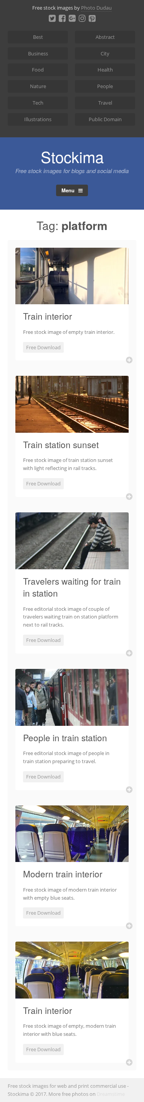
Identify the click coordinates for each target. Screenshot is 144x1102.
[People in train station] (72, 721)
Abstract (105, 36)
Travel (105, 102)
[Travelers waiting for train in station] (72, 565)
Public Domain (105, 119)
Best (38, 36)
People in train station (65, 737)
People (105, 86)
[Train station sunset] (72, 428)
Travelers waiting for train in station (72, 587)
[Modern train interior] (72, 857)
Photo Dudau (96, 7)
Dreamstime (111, 1093)
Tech (38, 102)
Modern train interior (63, 873)
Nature (38, 86)
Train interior (47, 316)
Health (105, 69)
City (105, 53)
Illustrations (37, 119)
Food (38, 69)
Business (38, 53)
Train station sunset (61, 444)
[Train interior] (72, 299)
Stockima (72, 156)
